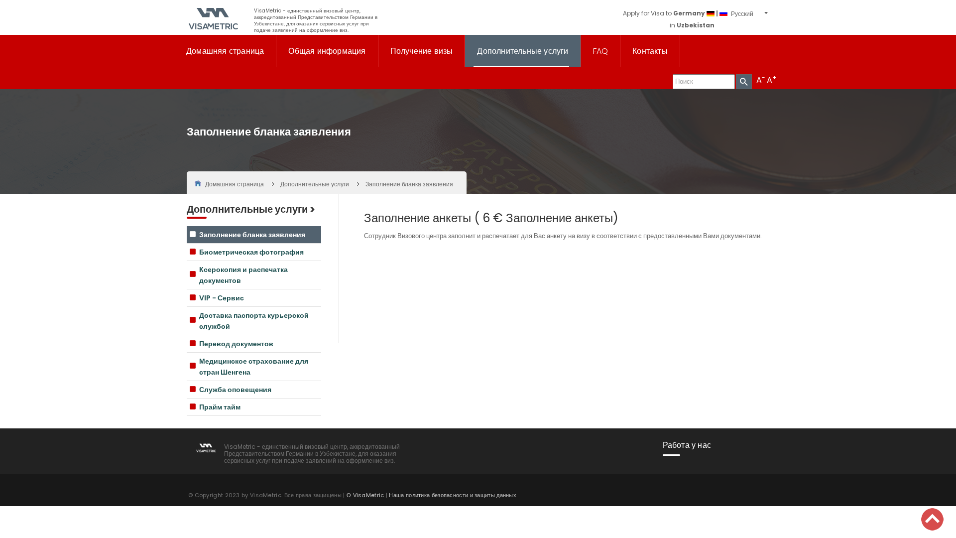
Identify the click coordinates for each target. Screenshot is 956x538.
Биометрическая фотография (251, 252)
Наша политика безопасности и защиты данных (452, 495)
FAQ (600, 51)
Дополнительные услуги (522, 51)
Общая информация (326, 51)
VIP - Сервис (221, 298)
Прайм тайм (219, 407)
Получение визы (421, 51)
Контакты (650, 51)
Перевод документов (236, 344)
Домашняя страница (225, 51)
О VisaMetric (365, 495)
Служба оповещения (235, 390)
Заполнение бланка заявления (252, 235)
